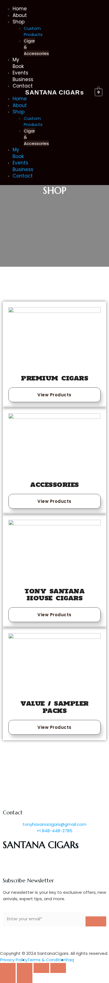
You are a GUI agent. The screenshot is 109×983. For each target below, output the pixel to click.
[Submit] (96, 921)
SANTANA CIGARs (54, 92)
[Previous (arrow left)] (8, 978)
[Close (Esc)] (8, 968)
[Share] (24, 968)
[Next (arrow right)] (24, 978)
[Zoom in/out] (58, 968)
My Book (18, 63)
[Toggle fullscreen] (41, 968)
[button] (10, 92)
